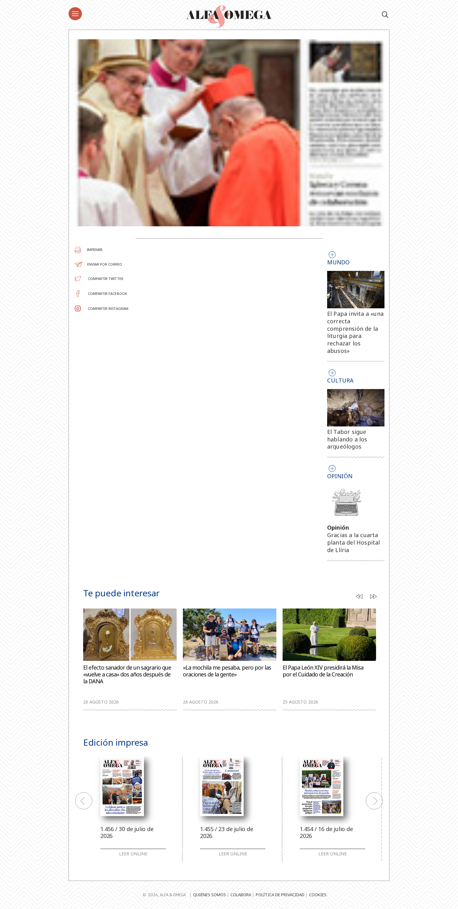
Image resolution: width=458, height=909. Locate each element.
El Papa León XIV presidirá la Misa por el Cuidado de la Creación (323, 671)
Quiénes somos (209, 894)
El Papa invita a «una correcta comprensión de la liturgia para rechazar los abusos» (355, 332)
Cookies (318, 894)
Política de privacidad (280, 894)
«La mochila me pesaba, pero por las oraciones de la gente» (227, 671)
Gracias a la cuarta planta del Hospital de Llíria (353, 542)
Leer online (133, 853)
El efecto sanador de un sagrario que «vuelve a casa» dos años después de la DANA (127, 674)
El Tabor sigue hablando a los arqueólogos (347, 439)
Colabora (241, 894)
